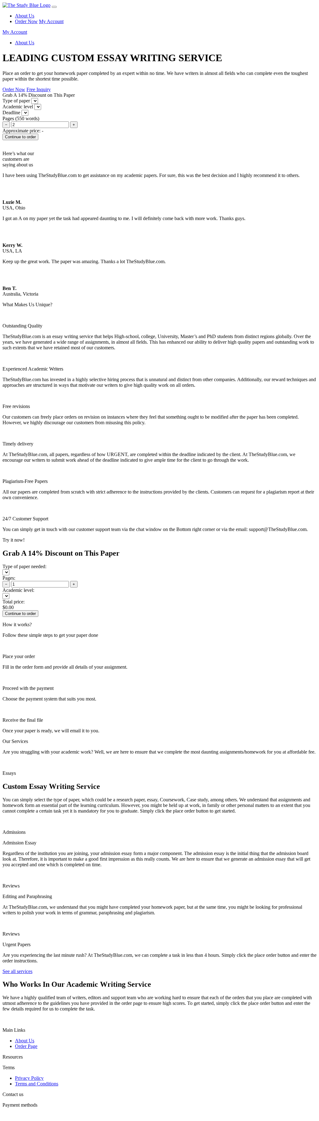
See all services (17, 971)
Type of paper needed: (24, 566)
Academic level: (18, 590)
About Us (24, 15)
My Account (51, 21)
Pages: (8, 578)
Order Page (26, 1046)
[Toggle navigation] (54, 7)
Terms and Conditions (36, 1083)
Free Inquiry (38, 89)
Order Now (26, 21)
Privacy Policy (29, 1078)
